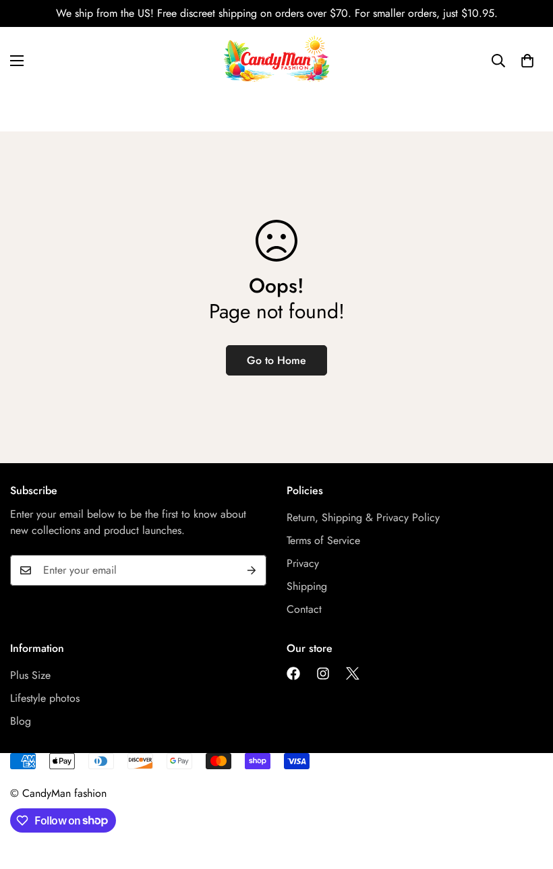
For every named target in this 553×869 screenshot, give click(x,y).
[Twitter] (352, 673)
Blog (20, 721)
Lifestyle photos (45, 698)
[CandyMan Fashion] (276, 60)
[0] (527, 60)
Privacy (303, 563)
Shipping (307, 586)
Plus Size (30, 675)
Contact (304, 609)
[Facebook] (293, 673)
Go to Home (276, 360)
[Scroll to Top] (526, 795)
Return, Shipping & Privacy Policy (363, 517)
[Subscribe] (251, 570)
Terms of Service (323, 540)
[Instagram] (323, 673)
